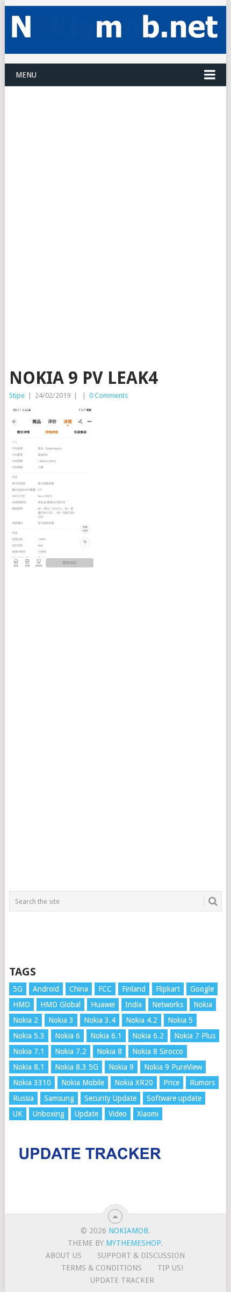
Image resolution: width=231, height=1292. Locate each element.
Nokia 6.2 (148, 1035)
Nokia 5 (180, 1020)
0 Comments (108, 395)
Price (171, 1082)
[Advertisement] (115, 202)
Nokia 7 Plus (194, 1035)
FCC (105, 989)
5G (18, 989)
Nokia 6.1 (106, 1035)
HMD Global (60, 1004)
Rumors (202, 1082)
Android (46, 989)
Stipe (17, 395)
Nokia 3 (61, 1020)
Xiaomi (147, 1114)
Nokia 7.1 (29, 1051)
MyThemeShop (133, 1243)
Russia (23, 1098)
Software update (174, 1098)
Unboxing (48, 1114)
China (78, 989)
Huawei (103, 1004)
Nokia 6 (67, 1035)
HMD (21, 1004)
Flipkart (168, 989)
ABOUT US (64, 1255)
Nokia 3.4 (100, 1020)
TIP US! (170, 1267)
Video (118, 1114)
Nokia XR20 (133, 1082)
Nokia (202, 1004)
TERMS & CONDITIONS (101, 1267)
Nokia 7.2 (70, 1051)
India (133, 1004)
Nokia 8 (109, 1051)
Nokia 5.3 (29, 1035)
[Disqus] (115, 734)
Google (202, 989)
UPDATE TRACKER (122, 1280)
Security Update (110, 1098)
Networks (167, 1004)
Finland (134, 989)
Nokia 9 (121, 1067)
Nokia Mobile (82, 1082)
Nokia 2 (25, 1020)
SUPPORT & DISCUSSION (141, 1255)
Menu (26, 75)
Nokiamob (128, 1230)
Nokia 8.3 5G (76, 1067)
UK (18, 1114)
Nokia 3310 (32, 1082)
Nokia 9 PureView (173, 1067)
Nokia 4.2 (141, 1020)
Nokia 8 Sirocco (157, 1051)
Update (86, 1114)
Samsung (59, 1098)
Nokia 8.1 (29, 1067)
